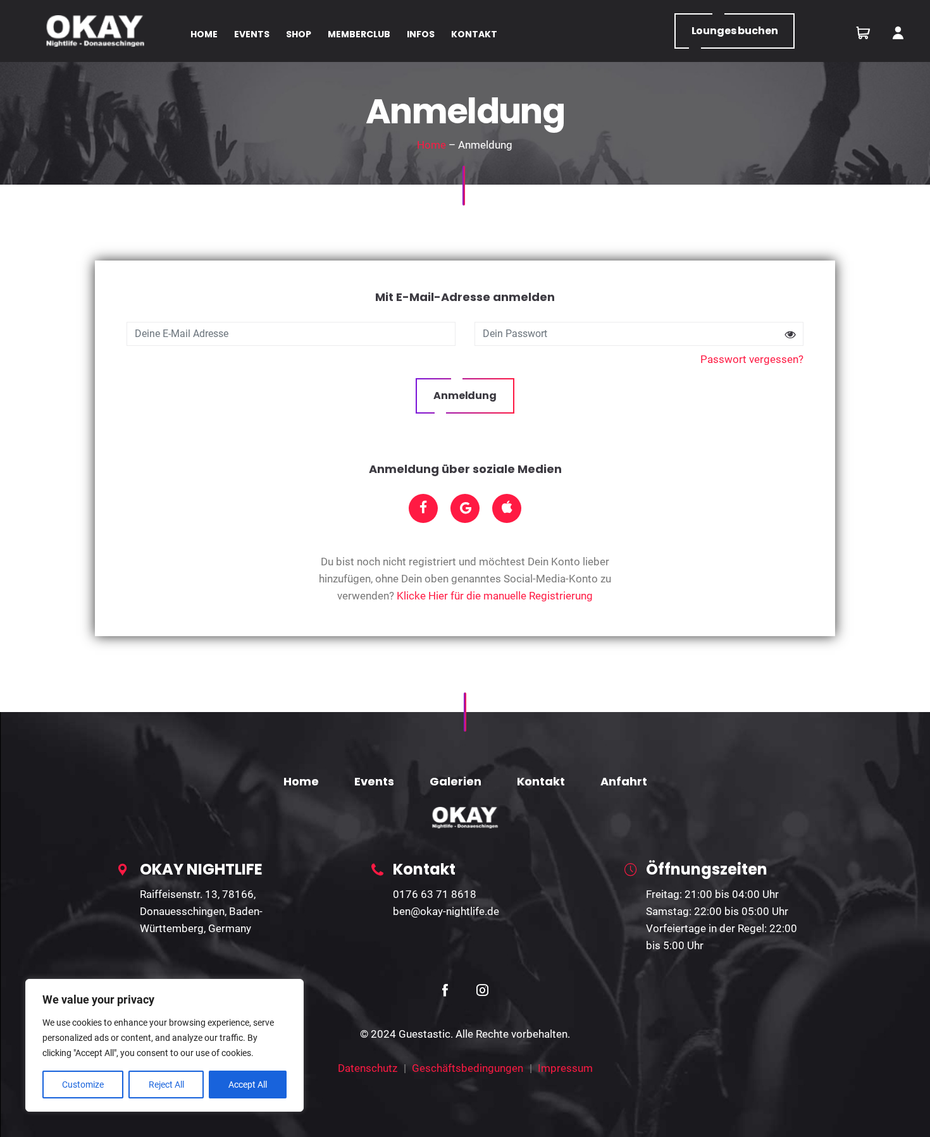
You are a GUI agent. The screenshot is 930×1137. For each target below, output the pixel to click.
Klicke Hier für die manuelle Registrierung (495, 595)
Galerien (455, 781)
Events (374, 781)
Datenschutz (367, 1068)
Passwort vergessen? (751, 359)
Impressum (565, 1068)
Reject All (166, 1084)
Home (431, 144)
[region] (164, 1045)
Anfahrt (623, 781)
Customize (83, 1084)
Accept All (247, 1084)
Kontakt (541, 781)
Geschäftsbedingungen (467, 1068)
